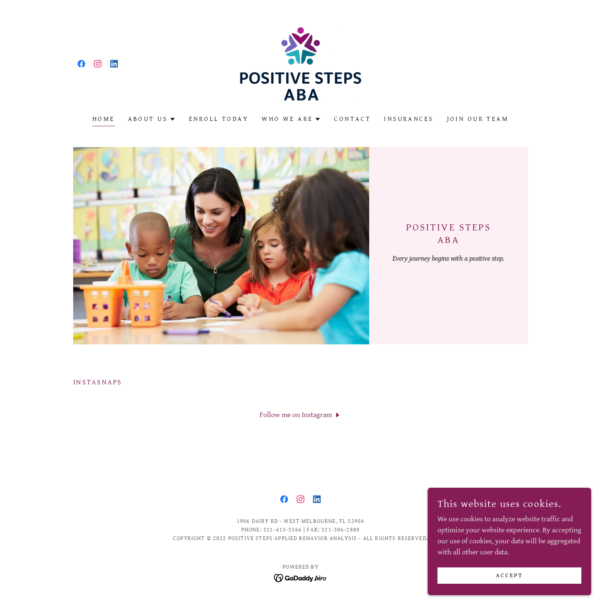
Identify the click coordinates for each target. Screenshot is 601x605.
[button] (152, 119)
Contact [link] (352, 119)
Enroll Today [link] (219, 119)
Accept (509, 575)
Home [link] (103, 119)
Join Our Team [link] (478, 119)
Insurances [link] (408, 119)
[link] (81, 64)
